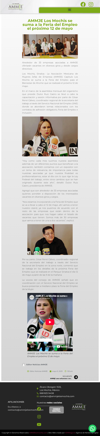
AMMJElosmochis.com (38, 433)
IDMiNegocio (70, 433)
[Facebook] (39, 409)
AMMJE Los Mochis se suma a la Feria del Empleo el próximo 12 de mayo (50, 24)
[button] (69, 9)
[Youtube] (39, 424)
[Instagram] (39, 417)
